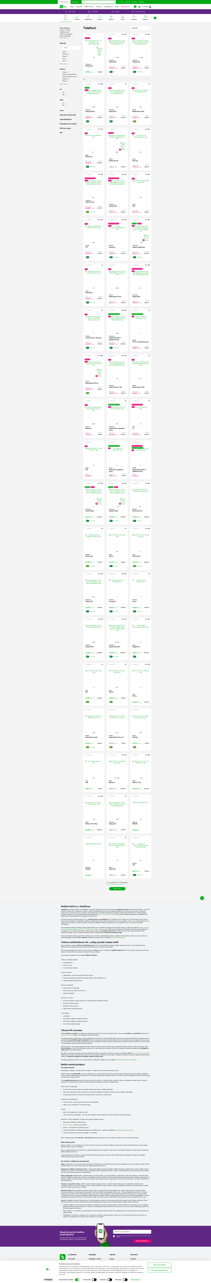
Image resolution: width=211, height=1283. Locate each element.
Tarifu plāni (71, 1259)
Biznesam (75, 2)
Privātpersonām (64, 2)
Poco (91, 929)
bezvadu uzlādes (68, 1125)
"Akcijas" (118, 1059)
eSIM (61, 100)
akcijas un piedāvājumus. (118, 937)
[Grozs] (139, 6)
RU (149, 1)
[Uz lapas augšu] (202, 898)
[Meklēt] (114, 2)
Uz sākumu (72, 1255)
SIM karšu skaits (65, 128)
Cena (61, 110)
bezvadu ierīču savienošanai (107, 914)
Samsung (146, 927)
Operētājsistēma (66, 119)
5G (61, 89)
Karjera (128, 2)
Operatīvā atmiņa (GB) (68, 115)
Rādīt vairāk (117, 888)
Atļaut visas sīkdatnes (159, 1265)
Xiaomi (63, 929)
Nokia (71, 929)
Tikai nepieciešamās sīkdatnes (159, 1270)
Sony (87, 929)
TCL (84, 929)
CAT (81, 929)
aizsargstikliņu (119, 1130)
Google (100, 929)
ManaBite (146, 6)
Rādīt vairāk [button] (63, 37)
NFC (61, 133)
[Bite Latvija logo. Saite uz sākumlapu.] (63, 6)
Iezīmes (62, 69)
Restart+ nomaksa (65, 30)
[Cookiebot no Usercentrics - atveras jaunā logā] (48, 1280)
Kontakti (134, 2)
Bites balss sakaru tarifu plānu (141, 1053)
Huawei (67, 929)
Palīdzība (141, 2)
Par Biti (121, 2)
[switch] (94, 1279)
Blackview (77, 929)
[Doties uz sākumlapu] (63, 1257)
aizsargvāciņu (129, 1130)
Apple (141, 927)
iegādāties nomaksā (67, 1035)
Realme (95, 929)
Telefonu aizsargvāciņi (66, 34)
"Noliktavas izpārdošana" (130, 1059)
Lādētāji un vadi (64, 32)
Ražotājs (63, 43)
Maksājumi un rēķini (95, 1259)
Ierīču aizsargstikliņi (65, 36)
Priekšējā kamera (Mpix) (68, 124)
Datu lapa (139, 71)
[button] (135, 6)
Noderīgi (92, 1255)
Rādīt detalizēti (135, 1279)
